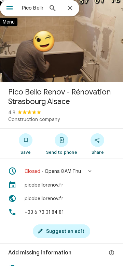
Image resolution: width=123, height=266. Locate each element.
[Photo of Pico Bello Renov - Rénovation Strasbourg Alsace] (61, 41)
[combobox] (32, 8)
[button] (61, 171)
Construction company (34, 119)
